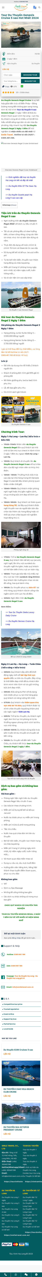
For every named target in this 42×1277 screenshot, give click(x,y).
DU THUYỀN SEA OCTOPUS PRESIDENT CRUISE (16, 1128)
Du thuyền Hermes (17, 621)
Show (13, 205)
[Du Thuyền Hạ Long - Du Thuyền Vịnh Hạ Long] (21, 7)
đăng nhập (16, 938)
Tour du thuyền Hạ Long (24, 976)
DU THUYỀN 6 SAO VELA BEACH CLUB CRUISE (19, 1090)
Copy (7, 86)
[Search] (39, 7)
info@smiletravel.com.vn (12, 1176)
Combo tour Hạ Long (31, 1173)
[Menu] (3, 7)
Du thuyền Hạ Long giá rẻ (22, 977)
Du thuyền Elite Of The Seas (21, 186)
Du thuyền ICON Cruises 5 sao (18, 1050)
